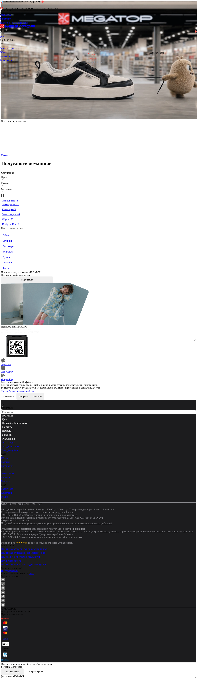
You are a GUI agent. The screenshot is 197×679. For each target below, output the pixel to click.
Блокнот (5, 477)
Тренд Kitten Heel (10, 446)
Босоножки (7, 466)
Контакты (7, 427)
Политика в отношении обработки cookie (23, 552)
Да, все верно (12, 672)
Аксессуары (7, 473)
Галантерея (7, 489)
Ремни (4, 496)
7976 (31, 573)
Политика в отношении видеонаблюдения (23, 564)
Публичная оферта (11, 560)
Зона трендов (8, 442)
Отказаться (9, 396)
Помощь (6, 430)
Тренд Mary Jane (9, 450)
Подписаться (27, 280)
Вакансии (7, 434)
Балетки (5, 462)
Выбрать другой (35, 672)
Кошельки (6, 492)
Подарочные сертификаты (14, 22)
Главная (5, 155)
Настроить (23, 396)
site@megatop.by (9, 570)
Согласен (37, 396)
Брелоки (5, 481)
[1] (2, 38)
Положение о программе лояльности (20, 556)
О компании (8, 438)
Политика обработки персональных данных (24, 549)
